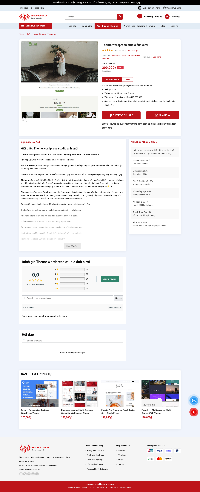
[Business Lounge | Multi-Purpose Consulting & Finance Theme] (80, 398)
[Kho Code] (33, 16)
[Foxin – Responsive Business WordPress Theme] (40, 398)
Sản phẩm (87, 26)
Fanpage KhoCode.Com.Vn (97, 469)
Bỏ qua (144, 2)
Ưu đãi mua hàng (173, 8)
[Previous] (22, 424)
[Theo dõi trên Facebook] (21, 474)
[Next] (31, 121)
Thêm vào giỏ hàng (123, 115)
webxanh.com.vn (126, 487)
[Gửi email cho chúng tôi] (29, 474)
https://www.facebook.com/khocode (42, 465)
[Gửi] (120, 17)
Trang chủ (71, 26)
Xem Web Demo (111, 79)
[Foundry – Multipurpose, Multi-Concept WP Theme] (160, 398)
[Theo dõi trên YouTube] (33, 474)
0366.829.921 (28, 461)
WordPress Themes (107, 26)
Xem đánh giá (132, 50)
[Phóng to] (24, 119)
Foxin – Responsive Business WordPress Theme (35, 411)
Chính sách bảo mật (94, 460)
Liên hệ (174, 26)
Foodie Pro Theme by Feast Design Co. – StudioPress (118, 411)
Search (118, 298)
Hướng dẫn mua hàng (151, 8)
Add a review (109, 279)
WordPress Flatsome (121, 55)
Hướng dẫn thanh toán (95, 450)
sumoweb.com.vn (74, 487)
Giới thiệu (121, 450)
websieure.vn (87, 487)
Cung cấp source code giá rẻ (32, 8)
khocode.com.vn (33, 469)
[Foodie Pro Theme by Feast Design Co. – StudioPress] (120, 398)
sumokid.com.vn (99, 487)
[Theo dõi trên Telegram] (37, 474)
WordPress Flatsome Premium (139, 26)
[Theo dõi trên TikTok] (25, 474)
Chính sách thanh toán (95, 455)
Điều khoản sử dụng (95, 464)
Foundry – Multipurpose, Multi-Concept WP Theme (156, 411)
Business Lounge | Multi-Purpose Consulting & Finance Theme (77, 411)
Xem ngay (136, 2)
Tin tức (120, 460)
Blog (163, 26)
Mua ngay (164, 115)
